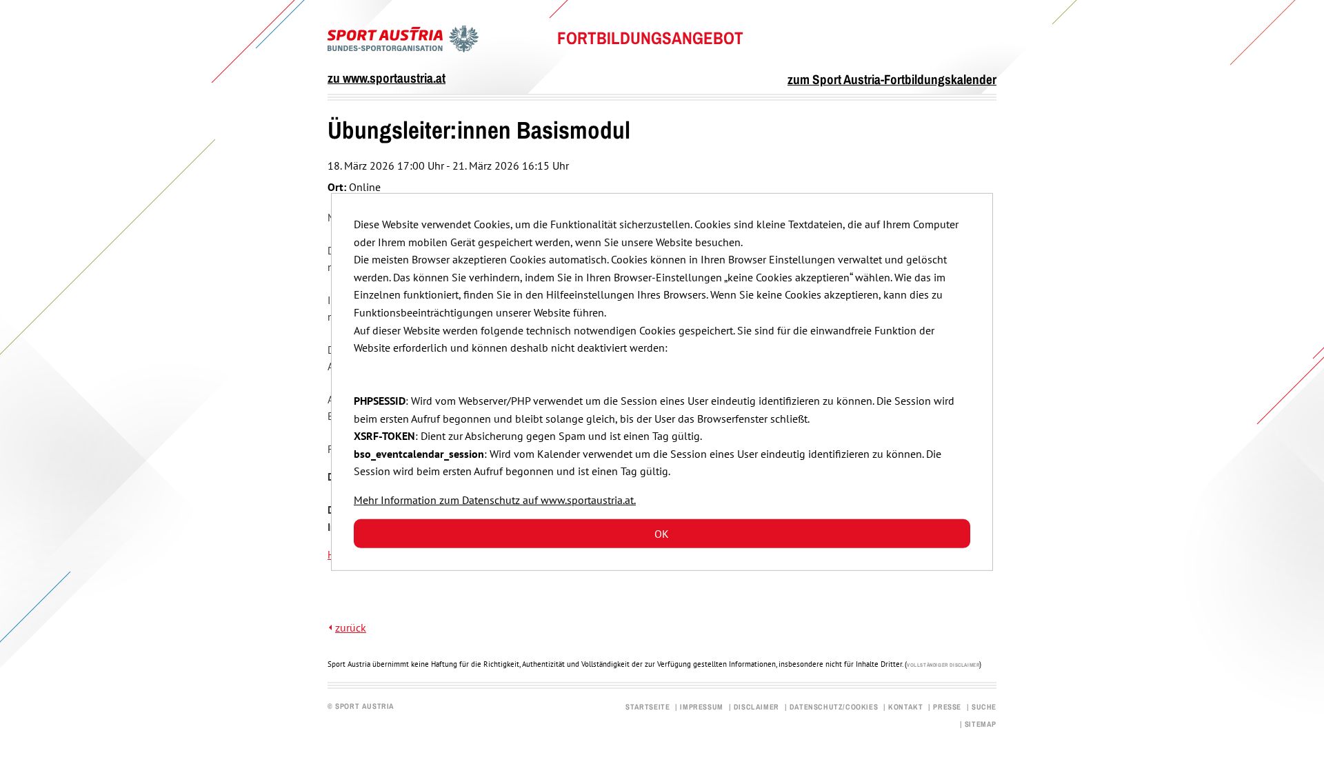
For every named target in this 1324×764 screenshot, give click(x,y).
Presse (947, 707)
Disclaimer (756, 707)
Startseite (647, 707)
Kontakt (905, 707)
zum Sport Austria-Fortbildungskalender (892, 79)
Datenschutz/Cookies (834, 707)
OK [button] (662, 534)
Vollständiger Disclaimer (943, 664)
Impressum (701, 707)
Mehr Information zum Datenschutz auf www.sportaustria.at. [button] (495, 500)
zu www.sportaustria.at (386, 78)
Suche (984, 707)
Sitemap (980, 724)
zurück (350, 627)
